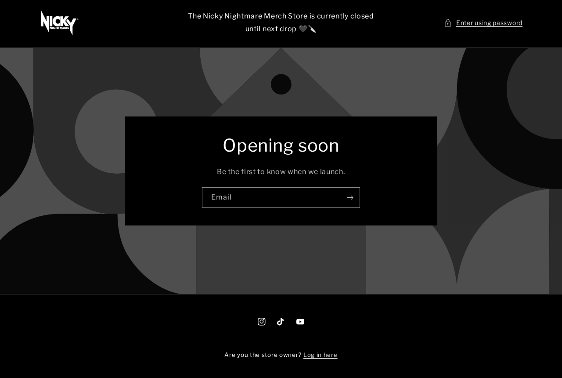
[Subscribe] (350, 197)
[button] (483, 22)
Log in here (320, 354)
